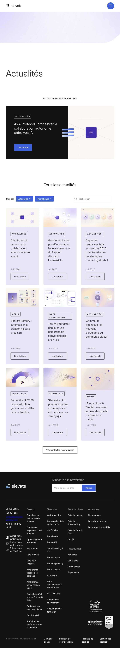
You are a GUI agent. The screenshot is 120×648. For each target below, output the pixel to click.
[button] (24, 199)
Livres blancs (74, 566)
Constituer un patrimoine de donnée (33, 518)
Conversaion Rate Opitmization (55, 522)
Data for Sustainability (74, 522)
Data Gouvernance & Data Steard (54, 584)
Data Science (53, 569)
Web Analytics (54, 515)
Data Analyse (53, 557)
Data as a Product (31, 562)
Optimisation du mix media (34, 541)
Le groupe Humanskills (99, 527)
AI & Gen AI (32, 548)
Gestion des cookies (105, 640)
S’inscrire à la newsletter (68, 480)
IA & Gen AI (52, 575)
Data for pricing (75, 515)
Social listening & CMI (55, 550)
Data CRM (52, 542)
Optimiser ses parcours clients (34, 607)
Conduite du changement (53, 601)
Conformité (52, 530)
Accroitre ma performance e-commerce (34, 624)
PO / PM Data (53, 593)
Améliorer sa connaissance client (33, 585)
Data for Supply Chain (75, 532)
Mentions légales (48, 640)
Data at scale (33, 554)
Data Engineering (55, 563)
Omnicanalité (33, 615)
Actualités (72, 554)
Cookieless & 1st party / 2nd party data (35, 597)
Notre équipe (94, 515)
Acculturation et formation (54, 610)
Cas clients (73, 560)
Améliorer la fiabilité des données (32, 572)
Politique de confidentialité (66, 640)
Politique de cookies (87, 640)
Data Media (52, 536)
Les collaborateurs (97, 521)
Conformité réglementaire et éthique (34, 530)
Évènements (73, 572)
